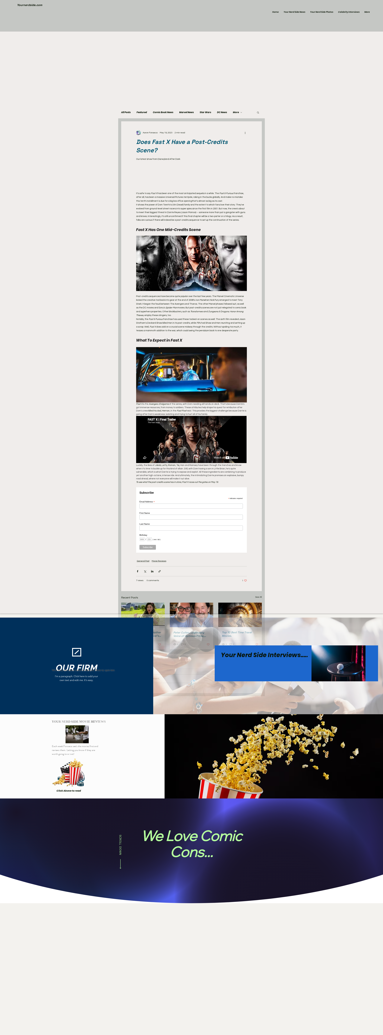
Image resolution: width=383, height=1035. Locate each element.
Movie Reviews (159, 561)
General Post (143, 561)
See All (258, 597)
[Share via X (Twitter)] (144, 571)
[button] (258, 112)
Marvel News (186, 112)
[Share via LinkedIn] (152, 571)
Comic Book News (163, 112)
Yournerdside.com (29, 5)
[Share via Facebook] (137, 571)
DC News (222, 112)
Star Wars (205, 112)
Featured (142, 112)
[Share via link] (159, 571)
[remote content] (191, 176)
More (236, 112)
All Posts (126, 112)
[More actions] (245, 132)
